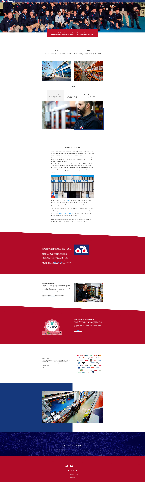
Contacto (72, 473)
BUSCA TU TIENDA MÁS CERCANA (72, 445)
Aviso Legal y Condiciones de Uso (72, 474)
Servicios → (45, 367)
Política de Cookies (72, 477)
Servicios (118, 1)
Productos (111, 1)
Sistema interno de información (72, 478)
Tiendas (124, 1)
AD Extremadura (102, 1)
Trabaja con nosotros (50, 296)
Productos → (46, 365)
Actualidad (138, 1)
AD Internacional (58, 262)
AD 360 (142, 1)
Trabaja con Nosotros (131, 1)
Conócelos (78, 330)
